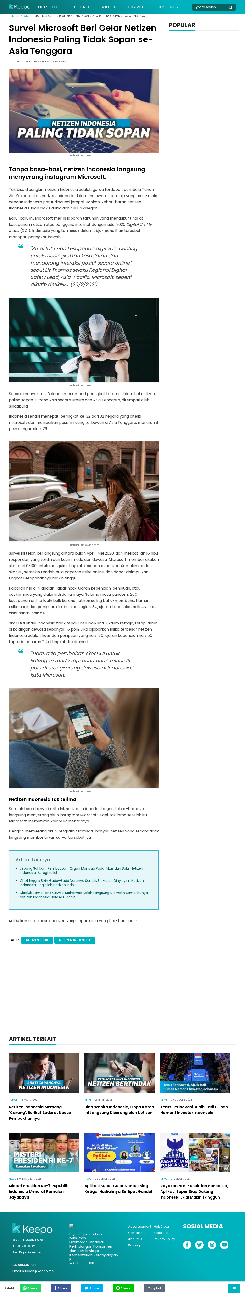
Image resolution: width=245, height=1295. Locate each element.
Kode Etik (161, 1232)
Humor (13, 1100)
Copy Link (154, 1287)
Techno (80, 7)
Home (12, 16)
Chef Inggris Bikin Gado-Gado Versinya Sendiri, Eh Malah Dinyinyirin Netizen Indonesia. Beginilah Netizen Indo (82, 882)
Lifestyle (48, 7)
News (24, 16)
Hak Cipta (161, 1226)
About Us (135, 1239)
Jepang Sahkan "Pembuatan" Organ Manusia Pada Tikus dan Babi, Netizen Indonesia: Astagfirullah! (81, 870)
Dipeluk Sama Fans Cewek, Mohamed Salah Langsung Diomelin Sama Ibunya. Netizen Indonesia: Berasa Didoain (84, 894)
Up (233, 1288)
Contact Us (136, 1232)
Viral (87, 1100)
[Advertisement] (122, 996)
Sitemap (134, 1245)
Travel (136, 7)
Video (108, 7)
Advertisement (139, 1226)
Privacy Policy (164, 1239)
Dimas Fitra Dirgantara (50, 61)
